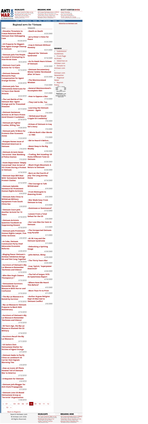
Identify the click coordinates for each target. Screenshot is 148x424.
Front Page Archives (60, 57)
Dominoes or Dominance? (40, 208)
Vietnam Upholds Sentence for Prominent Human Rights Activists (12, 188)
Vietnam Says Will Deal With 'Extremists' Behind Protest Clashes (13, 178)
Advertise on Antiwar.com (68, 23)
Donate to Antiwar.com (59, 66)
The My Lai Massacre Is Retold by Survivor (12, 297)
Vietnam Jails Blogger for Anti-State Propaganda (13, 385)
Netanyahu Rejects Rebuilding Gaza (47, 17)
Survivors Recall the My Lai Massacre (13, 337)
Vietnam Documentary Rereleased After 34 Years (39, 71)
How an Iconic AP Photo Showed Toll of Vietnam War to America (13, 370)
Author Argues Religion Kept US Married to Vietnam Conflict (39, 298)
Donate (35, 20)
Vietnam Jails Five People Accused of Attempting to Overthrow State (13, 57)
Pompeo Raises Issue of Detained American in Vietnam (13, 144)
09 (35, 404)
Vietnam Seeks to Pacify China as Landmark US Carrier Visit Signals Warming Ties (13, 359)
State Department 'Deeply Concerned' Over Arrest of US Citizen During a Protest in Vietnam (14, 166)
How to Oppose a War (38, 96)
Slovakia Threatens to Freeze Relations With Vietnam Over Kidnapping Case (13, 34)
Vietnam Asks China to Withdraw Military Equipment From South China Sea (12, 200)
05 (19, 404)
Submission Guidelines (60, 52)
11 (44, 404)
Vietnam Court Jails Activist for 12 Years (11, 66)
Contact (55, 20)
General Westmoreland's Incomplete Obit (39, 89)
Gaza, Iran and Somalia (66, 14)
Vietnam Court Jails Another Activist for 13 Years (12, 212)
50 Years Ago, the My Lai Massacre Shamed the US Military (13, 328)
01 (7, 404)
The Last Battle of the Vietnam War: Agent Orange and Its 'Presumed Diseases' (13, 103)
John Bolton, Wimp (37, 254)
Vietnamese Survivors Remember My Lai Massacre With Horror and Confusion (14, 287)
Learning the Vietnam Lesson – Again (38, 109)
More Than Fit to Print (39, 290)
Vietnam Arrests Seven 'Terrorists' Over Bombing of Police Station (13, 154)
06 (23, 404)
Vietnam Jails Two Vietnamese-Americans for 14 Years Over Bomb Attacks (14, 90)
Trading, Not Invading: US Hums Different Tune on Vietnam (40, 156)
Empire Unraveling (65, 12)
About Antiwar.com (26, 20)
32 (7, 407)
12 (48, 404)
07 (27, 404)
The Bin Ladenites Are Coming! (68, 17)
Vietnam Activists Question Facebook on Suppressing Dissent (12, 222)
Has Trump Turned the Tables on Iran (24, 12)
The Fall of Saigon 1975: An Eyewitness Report (39, 275)
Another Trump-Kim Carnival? (22, 17)
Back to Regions (14, 412)
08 (31, 404)
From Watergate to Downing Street (37, 193)
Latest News (62, 20)
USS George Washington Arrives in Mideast (48, 12)
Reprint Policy (58, 83)
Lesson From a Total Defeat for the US (37, 215)
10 (40, 404)
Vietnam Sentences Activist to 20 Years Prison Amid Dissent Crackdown (13, 114)
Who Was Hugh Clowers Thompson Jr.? (13, 276)
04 (14, 404)
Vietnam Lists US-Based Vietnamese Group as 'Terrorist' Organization (13, 395)
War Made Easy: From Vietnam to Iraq (38, 201)
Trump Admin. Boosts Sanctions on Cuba (48, 14)
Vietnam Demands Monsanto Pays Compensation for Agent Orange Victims (13, 77)
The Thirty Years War (38, 260)
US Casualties (47, 20)
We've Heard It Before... (39, 140)
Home (17, 20)
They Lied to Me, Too (38, 102)
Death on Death (36, 31)
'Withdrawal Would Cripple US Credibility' (37, 117)
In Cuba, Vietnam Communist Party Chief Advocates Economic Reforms (12, 245)
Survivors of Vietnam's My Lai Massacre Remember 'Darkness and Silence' (14, 267)
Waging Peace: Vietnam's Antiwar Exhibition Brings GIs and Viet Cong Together (14, 256)
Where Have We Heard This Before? (38, 283)
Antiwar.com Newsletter (59, 74)
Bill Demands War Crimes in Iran (23, 14)
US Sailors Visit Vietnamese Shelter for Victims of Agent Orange (13, 347)
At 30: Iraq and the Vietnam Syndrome (36, 239)
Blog (40, 20)
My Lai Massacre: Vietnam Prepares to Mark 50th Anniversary (14, 307)
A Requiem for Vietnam (13, 378)
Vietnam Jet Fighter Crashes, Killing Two (11, 124)
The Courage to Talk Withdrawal (37, 184)
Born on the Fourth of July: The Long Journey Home (38, 175)
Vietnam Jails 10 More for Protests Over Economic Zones (14, 133)
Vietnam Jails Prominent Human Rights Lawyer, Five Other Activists (14, 233)
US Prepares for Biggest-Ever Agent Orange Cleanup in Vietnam (14, 46)
